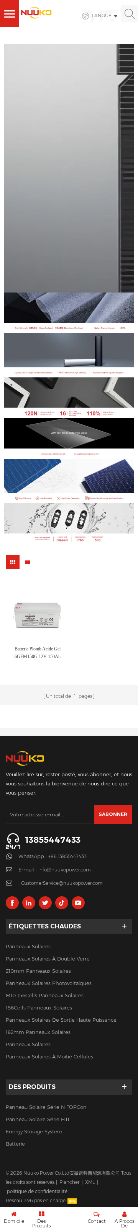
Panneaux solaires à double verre (48, 959)
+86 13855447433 (67, 856)
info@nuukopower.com (64, 870)
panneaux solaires (28, 946)
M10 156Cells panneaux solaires (45, 995)
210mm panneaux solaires (38, 971)
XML (90, 1182)
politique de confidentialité (37, 1191)
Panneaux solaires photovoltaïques (49, 983)
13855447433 (52, 840)
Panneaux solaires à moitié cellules (49, 1056)
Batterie (15, 1144)
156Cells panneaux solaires (39, 1007)
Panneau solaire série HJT (38, 1119)
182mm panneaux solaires (38, 1032)
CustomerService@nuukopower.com (62, 883)
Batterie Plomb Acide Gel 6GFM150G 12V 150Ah (38, 652)
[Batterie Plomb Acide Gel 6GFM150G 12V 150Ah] (37, 612)
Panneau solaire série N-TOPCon (46, 1107)
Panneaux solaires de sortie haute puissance (61, 1020)
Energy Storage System (34, 1131)
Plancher (69, 1182)
